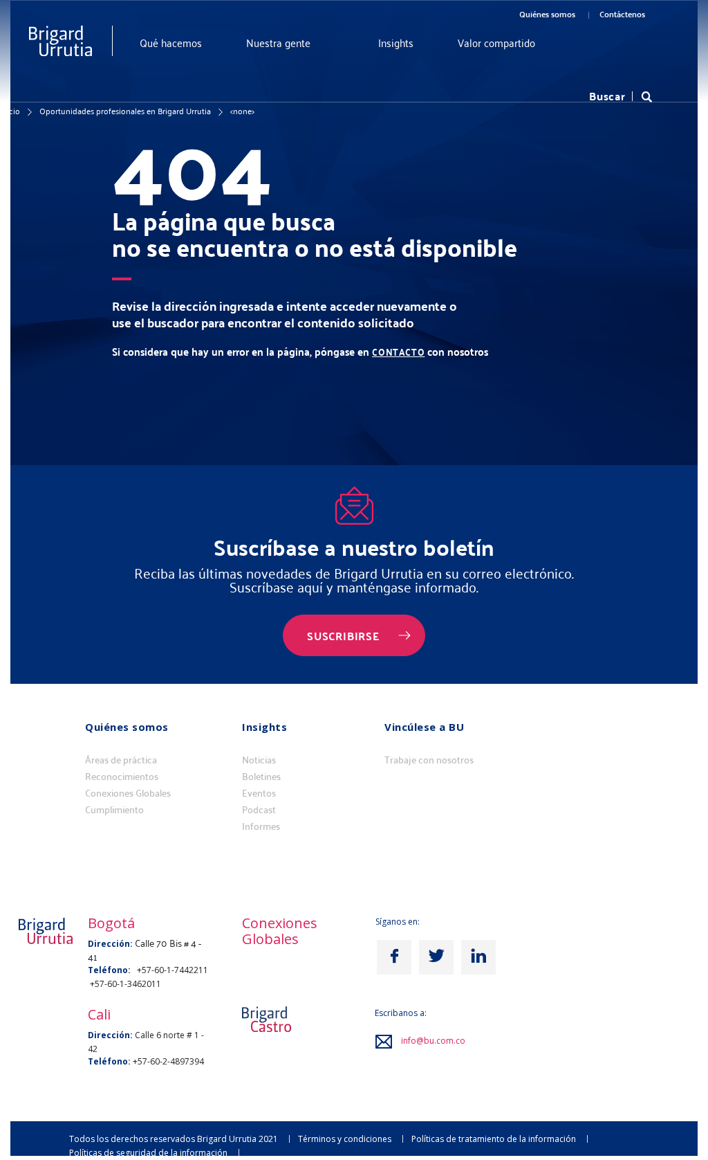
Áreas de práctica (121, 760)
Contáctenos (622, 13)
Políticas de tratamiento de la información (493, 1139)
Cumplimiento (114, 809)
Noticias (259, 760)
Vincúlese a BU (424, 727)
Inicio (10, 110)
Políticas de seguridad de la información (148, 1153)
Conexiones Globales (128, 793)
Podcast (259, 809)
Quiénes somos (547, 13)
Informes (261, 826)
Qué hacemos (171, 42)
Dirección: (110, 1035)
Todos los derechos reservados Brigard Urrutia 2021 (173, 1139)
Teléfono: (109, 1061)
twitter (436, 957)
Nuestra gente (278, 42)
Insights (395, 42)
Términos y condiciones (344, 1139)
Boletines (261, 776)
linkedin (478, 957)
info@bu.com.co (433, 1040)
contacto (398, 352)
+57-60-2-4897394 (168, 1061)
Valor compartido (496, 42)
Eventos (259, 793)
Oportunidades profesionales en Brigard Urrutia (125, 110)
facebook (394, 957)
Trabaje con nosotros (429, 760)
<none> (242, 110)
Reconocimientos (121, 776)
